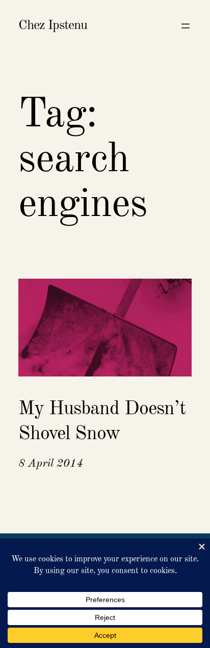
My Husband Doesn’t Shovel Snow (102, 421)
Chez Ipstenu (52, 25)
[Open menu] (185, 26)
